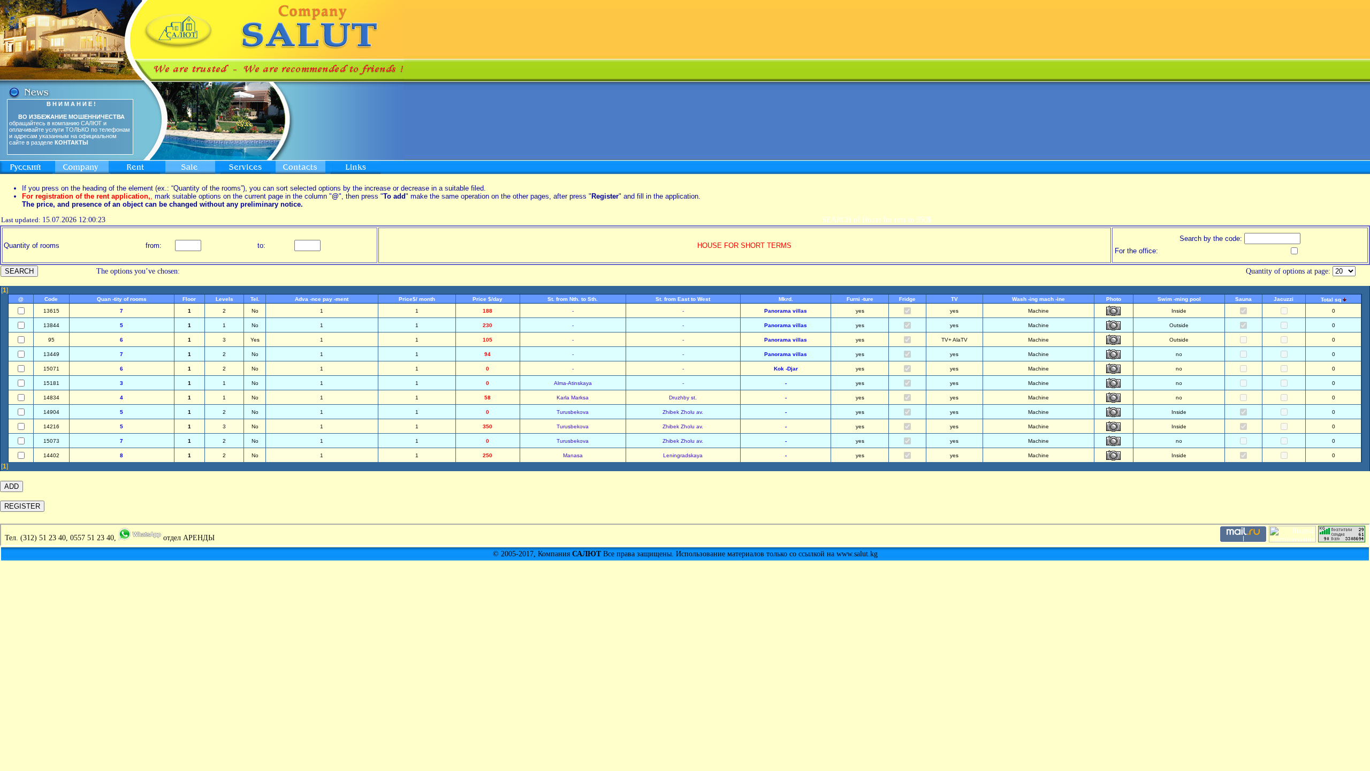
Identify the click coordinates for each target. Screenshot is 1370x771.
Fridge (907, 299)
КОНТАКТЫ (71, 142)
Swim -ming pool (1179, 299)
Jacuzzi (1283, 299)
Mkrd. (786, 299)
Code (51, 299)
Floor (189, 299)
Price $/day (488, 299)
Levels (224, 299)
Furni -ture (860, 299)
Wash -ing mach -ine (1038, 299)
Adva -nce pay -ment (321, 299)
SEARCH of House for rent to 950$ (876, 220)
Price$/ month (417, 299)
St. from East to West (683, 299)
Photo (1113, 299)
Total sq (1331, 300)
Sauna (1243, 299)
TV (954, 299)
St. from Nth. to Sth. (572, 299)
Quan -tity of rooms (122, 299)
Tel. (255, 299)
